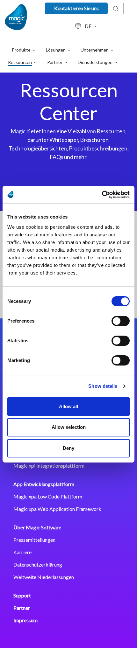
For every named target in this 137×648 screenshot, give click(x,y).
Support (22, 595)
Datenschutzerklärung (37, 564)
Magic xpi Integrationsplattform (48, 466)
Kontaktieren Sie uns (76, 8)
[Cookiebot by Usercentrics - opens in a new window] (102, 195)
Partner (21, 608)
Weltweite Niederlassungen (43, 577)
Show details (102, 386)
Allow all (68, 406)
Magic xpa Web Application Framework (57, 509)
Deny (68, 448)
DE (88, 26)
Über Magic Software (37, 527)
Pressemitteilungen (34, 540)
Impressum (25, 620)
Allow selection (69, 427)
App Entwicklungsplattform (43, 484)
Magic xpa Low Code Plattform (47, 496)
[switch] (121, 321)
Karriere (22, 552)
